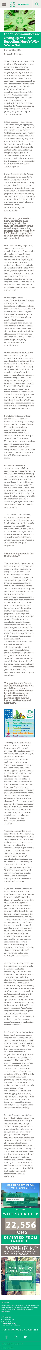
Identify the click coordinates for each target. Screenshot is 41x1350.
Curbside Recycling (9, 1323)
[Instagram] (25, 1337)
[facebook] (6, 1337)
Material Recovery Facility (11, 1325)
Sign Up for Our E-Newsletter (19, 1330)
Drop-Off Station (8, 1319)
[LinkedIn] (16, 1337)
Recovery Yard (7, 1321)
